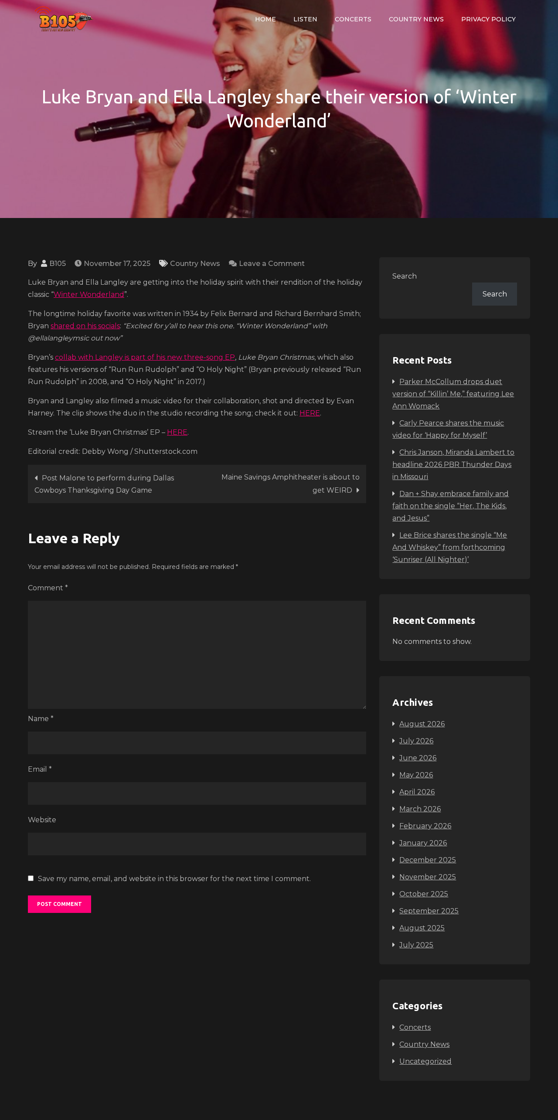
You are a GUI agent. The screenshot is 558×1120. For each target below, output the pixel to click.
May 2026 (416, 775)
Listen (305, 19)
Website (42, 820)
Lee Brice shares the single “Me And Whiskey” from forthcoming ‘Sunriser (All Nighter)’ (449, 547)
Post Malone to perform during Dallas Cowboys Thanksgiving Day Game (104, 484)
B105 (57, 263)
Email (40, 769)
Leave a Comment (272, 263)
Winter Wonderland (89, 294)
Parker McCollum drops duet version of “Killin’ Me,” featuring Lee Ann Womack (453, 394)
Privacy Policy (488, 19)
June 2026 (417, 758)
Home (265, 19)
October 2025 (423, 894)
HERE (309, 413)
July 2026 (416, 741)
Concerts (353, 19)
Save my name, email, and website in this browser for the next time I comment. (174, 878)
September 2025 (429, 911)
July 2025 (416, 945)
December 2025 (427, 860)
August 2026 (422, 724)
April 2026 (417, 792)
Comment (48, 588)
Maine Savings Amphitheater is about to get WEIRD (290, 483)
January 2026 (423, 843)
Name (41, 719)
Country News (416, 19)
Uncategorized (425, 1061)
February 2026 (425, 826)
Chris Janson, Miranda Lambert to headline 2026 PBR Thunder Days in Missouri (453, 464)
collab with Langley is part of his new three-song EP (145, 357)
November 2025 (427, 877)
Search (404, 276)
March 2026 (420, 809)
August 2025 (422, 928)
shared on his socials (85, 326)
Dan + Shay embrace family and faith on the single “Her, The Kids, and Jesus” (450, 506)
